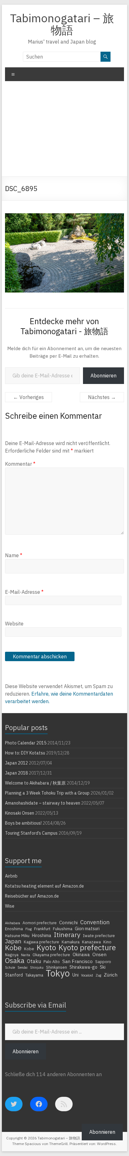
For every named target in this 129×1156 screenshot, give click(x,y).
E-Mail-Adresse (24, 592)
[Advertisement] (64, 131)
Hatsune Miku (17, 935)
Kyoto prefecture (87, 947)
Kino (107, 941)
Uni (75, 975)
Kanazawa (91, 941)
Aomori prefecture (40, 922)
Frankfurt (42, 928)
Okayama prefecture (51, 954)
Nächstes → (102, 397)
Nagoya (11, 954)
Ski (103, 967)
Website (14, 623)
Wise (9, 906)
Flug (28, 929)
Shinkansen (56, 967)
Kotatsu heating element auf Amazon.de (44, 886)
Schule (10, 967)
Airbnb (11, 876)
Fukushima (62, 928)
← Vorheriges (28, 397)
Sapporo (103, 961)
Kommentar (20, 464)
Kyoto (46, 947)
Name (13, 555)
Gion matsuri (87, 928)
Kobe (13, 947)
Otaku (34, 961)
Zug (98, 975)
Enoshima (14, 928)
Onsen (99, 954)
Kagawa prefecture (41, 941)
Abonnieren (103, 375)
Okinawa (81, 954)
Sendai (23, 967)
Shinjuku (37, 967)
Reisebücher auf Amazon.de (32, 896)
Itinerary (67, 934)
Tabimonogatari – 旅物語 (62, 24)
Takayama (34, 974)
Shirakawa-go (83, 967)
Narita (25, 955)
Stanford (14, 975)
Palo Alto (52, 961)
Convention (95, 922)
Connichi (68, 922)
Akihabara (12, 923)
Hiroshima (41, 935)
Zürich (110, 974)
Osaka (14, 960)
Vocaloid (87, 975)
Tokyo (58, 973)
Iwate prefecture (99, 935)
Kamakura (71, 941)
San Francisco (77, 961)
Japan (13, 941)
